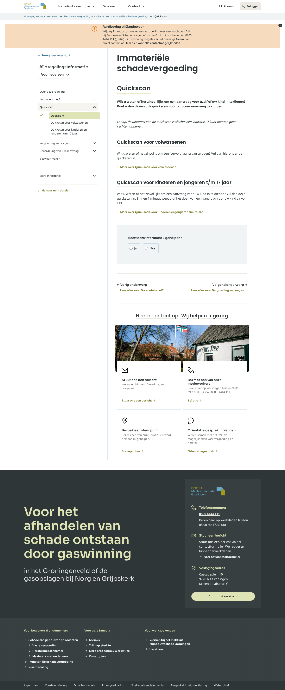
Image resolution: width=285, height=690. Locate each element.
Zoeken (229, 6)
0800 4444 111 (209, 514)
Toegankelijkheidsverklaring (189, 685)
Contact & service (221, 596)
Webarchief (221, 685)
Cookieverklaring (56, 685)
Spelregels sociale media (147, 685)
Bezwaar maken (50, 158)
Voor (52, 74)
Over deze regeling (52, 91)
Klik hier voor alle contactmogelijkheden (153, 43)
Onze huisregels (84, 685)
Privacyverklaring (113, 685)
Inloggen (253, 6)
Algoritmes (31, 685)
